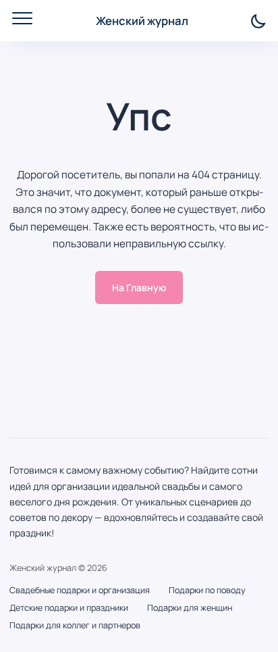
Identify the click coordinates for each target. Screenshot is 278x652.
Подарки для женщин (189, 607)
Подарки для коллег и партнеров (74, 625)
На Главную (139, 287)
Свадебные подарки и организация (79, 590)
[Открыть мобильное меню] (22, 18)
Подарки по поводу (207, 590)
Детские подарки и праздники (68, 607)
